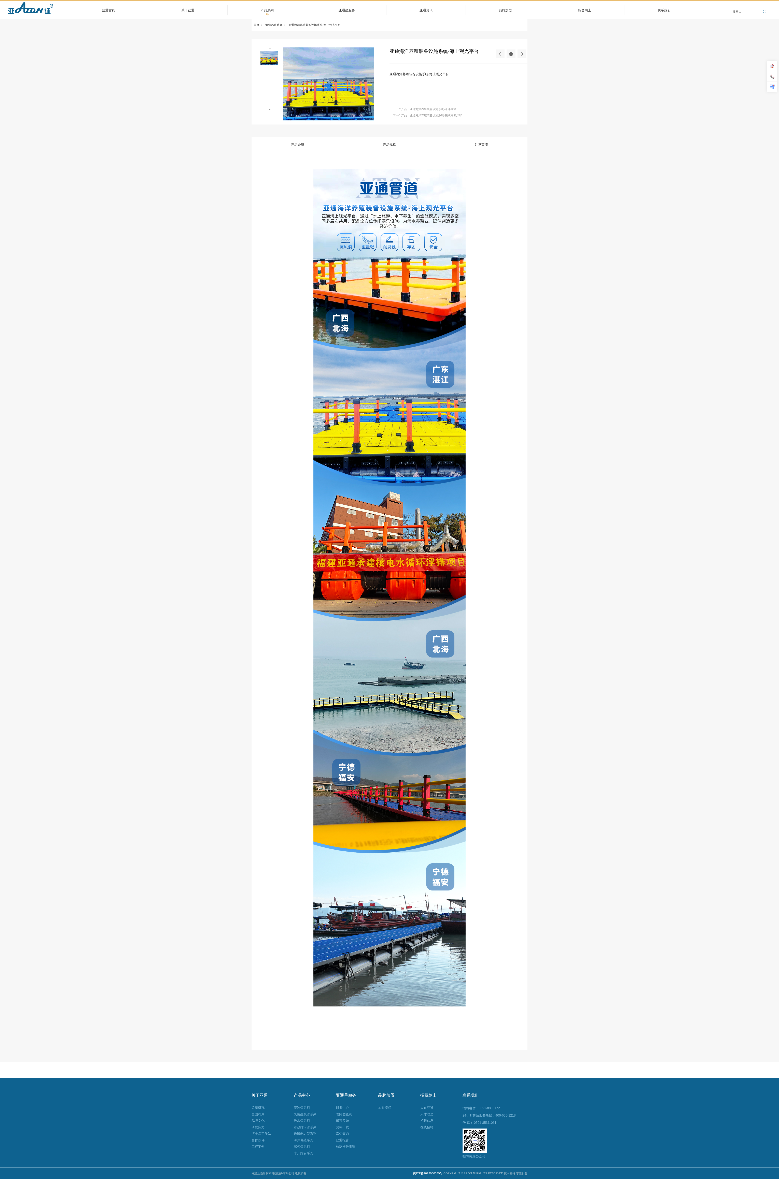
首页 (256, 25)
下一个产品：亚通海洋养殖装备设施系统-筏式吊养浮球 (427, 115)
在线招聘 (426, 1127)
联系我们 (663, 10)
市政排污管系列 (305, 1127)
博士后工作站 (261, 1133)
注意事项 (481, 144)
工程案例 (258, 1146)
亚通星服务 (347, 8)
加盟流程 (384, 1107)
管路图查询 (344, 1114)
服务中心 (342, 1107)
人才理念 (426, 1114)
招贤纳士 (584, 8)
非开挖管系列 (303, 1153)
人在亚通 (426, 1107)
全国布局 (258, 1114)
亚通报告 (342, 1140)
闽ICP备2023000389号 (428, 1173)
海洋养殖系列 (273, 25)
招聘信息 (426, 1120)
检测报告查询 (345, 1146)
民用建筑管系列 (305, 1114)
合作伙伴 (258, 1140)
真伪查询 (342, 1133)
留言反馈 (342, 1120)
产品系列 (267, 8)
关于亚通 (188, 8)
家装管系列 (302, 1107)
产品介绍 (297, 144)
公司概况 (258, 1107)
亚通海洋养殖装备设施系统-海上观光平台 (314, 25)
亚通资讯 (426, 8)
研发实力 (258, 1127)
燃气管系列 (302, 1146)
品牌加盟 (505, 10)
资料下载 (342, 1127)
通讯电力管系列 (305, 1133)
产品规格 (389, 144)
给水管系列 (302, 1120)
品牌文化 (258, 1120)
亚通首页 (108, 10)
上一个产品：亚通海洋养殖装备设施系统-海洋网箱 (424, 109)
